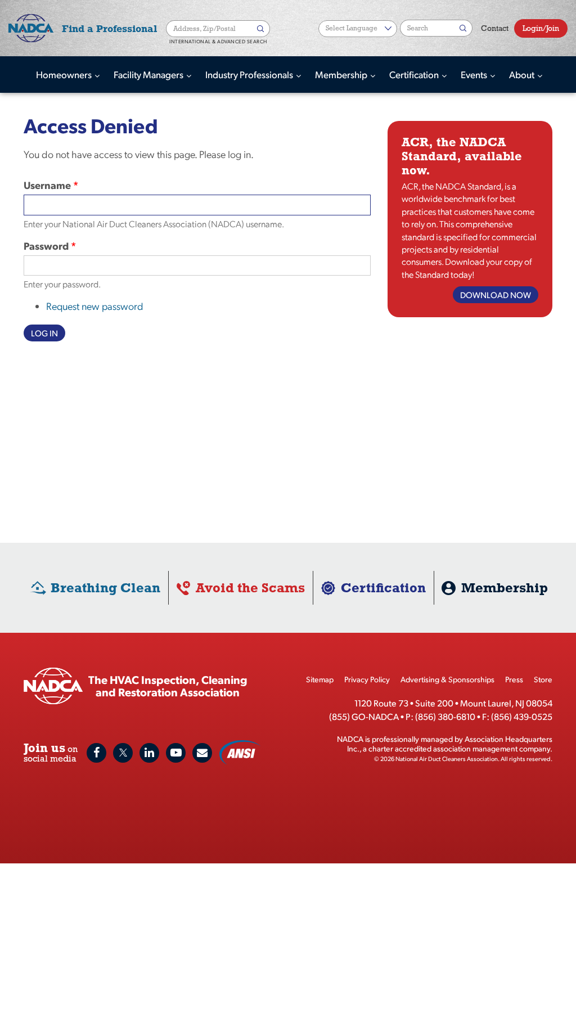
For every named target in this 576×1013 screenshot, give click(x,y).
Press (514, 679)
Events (475, 74)
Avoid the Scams (250, 587)
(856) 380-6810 (445, 716)
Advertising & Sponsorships (447, 679)
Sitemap (320, 679)
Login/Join (541, 28)
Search (261, 28)
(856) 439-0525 (521, 716)
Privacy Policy (367, 679)
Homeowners (64, 74)
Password (46, 245)
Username (47, 184)
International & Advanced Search (218, 41)
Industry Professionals (250, 74)
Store (543, 679)
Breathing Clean (105, 587)
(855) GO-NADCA (364, 716)
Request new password (94, 305)
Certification (414, 74)
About (522, 74)
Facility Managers (149, 74)
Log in (44, 332)
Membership (342, 74)
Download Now (495, 294)
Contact (494, 28)
